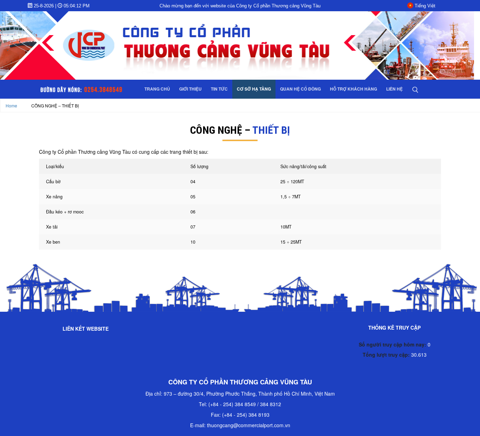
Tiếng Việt (425, 5)
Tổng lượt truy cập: (387, 354)
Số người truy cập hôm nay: (393, 344)
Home (11, 105)
